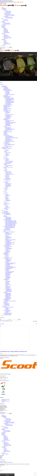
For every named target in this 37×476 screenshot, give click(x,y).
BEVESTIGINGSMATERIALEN (9, 226)
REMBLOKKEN (8, 293)
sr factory (7, 155)
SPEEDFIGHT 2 (8, 185)
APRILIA (5, 151)
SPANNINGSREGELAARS (10, 242)
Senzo (5, 191)
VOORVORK (8, 251)
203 (6, 202)
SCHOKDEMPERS (9, 248)
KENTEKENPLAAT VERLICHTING (12, 137)
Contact (3, 401)
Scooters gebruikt (8, 419)
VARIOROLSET (8, 289)
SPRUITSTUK (8, 275)
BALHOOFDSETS (9, 246)
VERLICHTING (6, 135)
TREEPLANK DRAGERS (10, 94)
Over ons (5, 41)
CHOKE (7, 262)
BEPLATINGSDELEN (7, 219)
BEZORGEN (6, 95)
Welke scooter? (6, 450)
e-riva (7, 192)
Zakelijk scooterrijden (7, 43)
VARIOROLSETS (9, 290)
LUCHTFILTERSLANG (10, 114)
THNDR (5, 132)
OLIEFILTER (8, 286)
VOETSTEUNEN (7, 142)
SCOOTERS (4, 306)
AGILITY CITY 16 (9, 173)
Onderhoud (5, 29)
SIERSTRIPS (8, 124)
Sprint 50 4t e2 (8, 207)
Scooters (5, 10)
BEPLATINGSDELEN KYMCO (11, 221)
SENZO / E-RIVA (8, 162)
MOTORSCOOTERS (7, 310)
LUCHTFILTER (8, 284)
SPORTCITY (8, 154)
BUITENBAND (8, 218)
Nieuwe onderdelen (7, 23)
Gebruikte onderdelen (7, 431)
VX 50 (7, 150)
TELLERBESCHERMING (10, 144)
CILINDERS (8, 264)
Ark (6, 157)
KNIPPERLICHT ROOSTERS (11, 122)
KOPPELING (8, 269)
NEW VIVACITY (8, 183)
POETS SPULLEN (7, 118)
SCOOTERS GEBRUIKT (8, 313)
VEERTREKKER (8, 100)
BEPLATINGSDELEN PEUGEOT (11, 222)
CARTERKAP (8, 260)
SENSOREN (8, 241)
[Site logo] (5, 50)
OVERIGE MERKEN (7, 179)
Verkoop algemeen (7, 203)
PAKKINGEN (8, 274)
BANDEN (5, 216)
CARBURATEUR (9, 259)
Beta (4, 156)
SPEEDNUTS (8, 228)
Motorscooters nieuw (9, 17)
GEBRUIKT (8, 308)
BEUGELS (7, 91)
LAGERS (7, 270)
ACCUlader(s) (8, 281)
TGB (4, 201)
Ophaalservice (6, 35)
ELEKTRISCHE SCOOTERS (8, 307)
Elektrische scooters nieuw (10, 14)
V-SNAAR (7, 288)
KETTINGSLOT (8, 128)
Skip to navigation (3, 0)
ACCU (5, 215)
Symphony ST (8, 200)
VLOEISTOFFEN (9, 291)
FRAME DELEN (6, 245)
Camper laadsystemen (7, 96)
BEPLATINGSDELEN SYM (10, 224)
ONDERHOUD (6, 279)
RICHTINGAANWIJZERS (10, 141)
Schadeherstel (6, 31)
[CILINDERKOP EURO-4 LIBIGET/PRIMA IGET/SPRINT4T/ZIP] (14, 349)
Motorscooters (6, 16)
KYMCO (5, 170)
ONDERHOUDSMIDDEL (10, 129)
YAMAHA (5, 208)
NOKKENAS (8, 115)
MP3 (2, 210)
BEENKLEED (6, 88)
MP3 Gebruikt (6, 20)
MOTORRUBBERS (9, 272)
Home (1, 320)
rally (6, 153)
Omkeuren (5, 38)
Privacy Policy (4, 400)
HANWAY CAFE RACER (8, 167)
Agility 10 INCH (8, 171)
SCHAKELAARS (9, 240)
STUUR (7, 250)
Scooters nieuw (8, 418)
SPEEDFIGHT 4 (8, 186)
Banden (5, 28)
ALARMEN (6, 87)
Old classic (7, 159)
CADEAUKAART (5, 147)
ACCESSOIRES (4, 86)
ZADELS (5, 145)
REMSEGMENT (8, 298)
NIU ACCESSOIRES (7, 110)
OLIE (7, 285)
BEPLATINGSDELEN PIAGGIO (11, 223)
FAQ (4, 44)
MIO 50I (7, 198)
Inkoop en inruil (6, 36)
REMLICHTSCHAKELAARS (11, 239)
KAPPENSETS (6, 254)
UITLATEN (6, 133)
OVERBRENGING (9, 116)
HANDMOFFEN (6, 105)
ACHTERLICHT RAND (10, 120)
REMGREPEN (8, 294)
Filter (19, 319)
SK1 (6, 169)
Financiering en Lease (7, 444)
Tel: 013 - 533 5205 (3, 3)
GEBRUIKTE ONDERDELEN (7, 148)
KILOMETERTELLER (7, 108)
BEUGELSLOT (8, 127)
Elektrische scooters (7, 13)
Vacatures (5, 42)
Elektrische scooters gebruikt (10, 15)
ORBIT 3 (7, 199)
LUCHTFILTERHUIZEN (10, 271)
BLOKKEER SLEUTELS (10, 99)
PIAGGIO (5, 188)
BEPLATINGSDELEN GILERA (11, 220)
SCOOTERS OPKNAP (7, 314)
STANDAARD (8, 249)
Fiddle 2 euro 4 (8, 195)
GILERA (5, 164)
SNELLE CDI (8, 117)
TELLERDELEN (8, 125)
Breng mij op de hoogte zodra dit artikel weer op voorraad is (7, 474)
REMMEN (5, 292)
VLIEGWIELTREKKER (10, 102)
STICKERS (6, 302)
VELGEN (5, 134)
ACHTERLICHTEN (9, 136)
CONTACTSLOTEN (7, 230)
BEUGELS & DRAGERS (8, 90)
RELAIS (7, 238)
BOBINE (7, 232)
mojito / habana (8, 152)
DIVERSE (7, 236)
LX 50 (7, 205)
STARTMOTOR (8, 243)
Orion (7, 180)
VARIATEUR (8, 276)
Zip (6, 190)
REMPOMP (8, 296)
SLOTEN (5, 126)
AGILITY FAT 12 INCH (10, 174)
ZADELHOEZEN (9, 146)
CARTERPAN (8, 261)
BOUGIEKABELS (9, 233)
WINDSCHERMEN (7, 143)
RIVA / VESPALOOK (9, 161)
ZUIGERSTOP (8, 104)
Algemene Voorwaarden (5, 399)
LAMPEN (7, 283)
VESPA (5, 204)
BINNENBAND (8, 217)
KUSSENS (7, 93)
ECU (6, 113)
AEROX (7, 209)
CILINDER (7, 112)
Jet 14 (7, 196)
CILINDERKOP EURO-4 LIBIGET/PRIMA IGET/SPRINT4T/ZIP (13, 351)
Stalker (7, 166)
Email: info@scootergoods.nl (4, 380)
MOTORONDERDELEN (8, 257)
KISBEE (7, 182)
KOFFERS (5, 109)
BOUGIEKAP (8, 234)
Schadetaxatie (6, 438)
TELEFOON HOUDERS (8, 131)
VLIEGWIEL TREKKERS (10, 101)
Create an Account (3, 461)
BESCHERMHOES (7, 89)
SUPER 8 (7, 177)
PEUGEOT (5, 181)
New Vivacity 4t (8, 184)
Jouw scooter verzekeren (7, 37)
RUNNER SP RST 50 (9, 165)
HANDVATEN (6, 253)
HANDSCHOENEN (7, 106)
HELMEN (5, 107)
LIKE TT (7, 175)
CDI (6, 235)
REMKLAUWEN (8, 295)
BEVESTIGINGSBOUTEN (10, 227)
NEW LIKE (8, 176)
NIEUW (7, 309)
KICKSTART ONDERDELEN (11, 267)
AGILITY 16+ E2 (8, 172)
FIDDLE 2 (7, 194)
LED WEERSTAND (9, 139)
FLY (6, 189)
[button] (4, 357)
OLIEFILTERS (8, 287)
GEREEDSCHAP (7, 97)
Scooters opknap (8, 12)
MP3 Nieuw (6, 19)
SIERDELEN (6, 119)
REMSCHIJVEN (8, 297)
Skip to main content (9, 0)
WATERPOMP (8, 277)
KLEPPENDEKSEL (9, 268)
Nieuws (5, 40)
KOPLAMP (8, 138)
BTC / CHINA (6, 158)
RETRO (7, 160)
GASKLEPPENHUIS (9, 266)
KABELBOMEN (8, 237)
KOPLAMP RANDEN (9, 123)
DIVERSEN (8, 121)
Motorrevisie (6, 437)
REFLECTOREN (8, 140)
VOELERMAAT (8, 103)
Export (5, 34)
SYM (5, 193)
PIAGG (7, 255)
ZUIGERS (7, 278)
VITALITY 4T (8, 178)
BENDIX (7, 258)
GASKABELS (6, 252)
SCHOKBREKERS (7, 299)
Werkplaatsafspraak (7, 32)
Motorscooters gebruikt (9, 425)
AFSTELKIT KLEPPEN (10, 98)
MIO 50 (7, 197)
